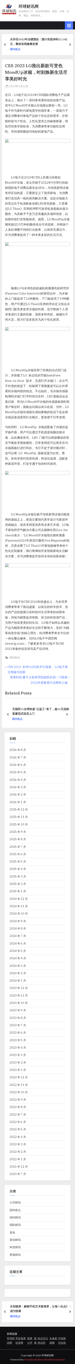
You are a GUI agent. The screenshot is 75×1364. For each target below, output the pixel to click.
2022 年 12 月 (19, 1077)
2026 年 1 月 (18, 802)
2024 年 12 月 (19, 899)
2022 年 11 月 (19, 1085)
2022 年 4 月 (18, 1137)
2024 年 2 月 (18, 973)
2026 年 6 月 (18, 765)
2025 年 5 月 (18, 861)
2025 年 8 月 (18, 839)
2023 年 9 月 (18, 1010)
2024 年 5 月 (18, 951)
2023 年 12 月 (19, 988)
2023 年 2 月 (18, 1062)
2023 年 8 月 (18, 1018)
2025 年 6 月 (18, 854)
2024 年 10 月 (19, 913)
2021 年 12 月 (19, 1166)
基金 (12, 1232)
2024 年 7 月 (18, 936)
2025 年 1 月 (18, 891)
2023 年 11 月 (19, 995)
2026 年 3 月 (18, 787)
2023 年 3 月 (18, 1055)
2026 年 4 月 (18, 780)
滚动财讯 (15, 1240)
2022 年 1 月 (18, 1159)
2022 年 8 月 (18, 1107)
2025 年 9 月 (18, 832)
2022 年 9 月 (18, 1099)
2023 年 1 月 (18, 1070)
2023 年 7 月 (18, 1025)
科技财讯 (15, 1247)
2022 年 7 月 (18, 1114)
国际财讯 (15, 1225)
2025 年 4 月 (18, 869)
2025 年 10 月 (19, 824)
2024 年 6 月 (18, 943)
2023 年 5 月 (18, 1040)
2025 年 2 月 (18, 884)
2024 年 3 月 (18, 966)
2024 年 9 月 (18, 921)
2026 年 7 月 (18, 757)
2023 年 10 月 (19, 1003)
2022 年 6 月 (18, 1122)
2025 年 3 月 (18, 876)
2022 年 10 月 (19, 1092)
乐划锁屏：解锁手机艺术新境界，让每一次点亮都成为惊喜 (41, 1309)
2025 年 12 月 (19, 809)
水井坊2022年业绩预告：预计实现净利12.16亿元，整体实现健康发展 (39, 41)
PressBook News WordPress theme (44, 1359)
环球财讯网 (29, 6)
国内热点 (15, 49)
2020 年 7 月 (18, 1174)
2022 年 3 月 (18, 1144)
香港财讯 (15, 1255)
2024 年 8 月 (18, 928)
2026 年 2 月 (18, 794)
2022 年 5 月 (18, 1129)
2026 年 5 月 (18, 772)
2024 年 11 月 (19, 906)
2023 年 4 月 (18, 1047)
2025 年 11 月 (19, 817)
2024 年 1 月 (18, 980)
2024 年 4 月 (18, 958)
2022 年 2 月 (18, 1151)
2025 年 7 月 (18, 847)
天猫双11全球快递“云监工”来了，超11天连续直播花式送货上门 (40, 711)
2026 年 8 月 (18, 750)
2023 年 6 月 (18, 1032)
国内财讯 (15, 1217)
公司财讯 (15, 1202)
